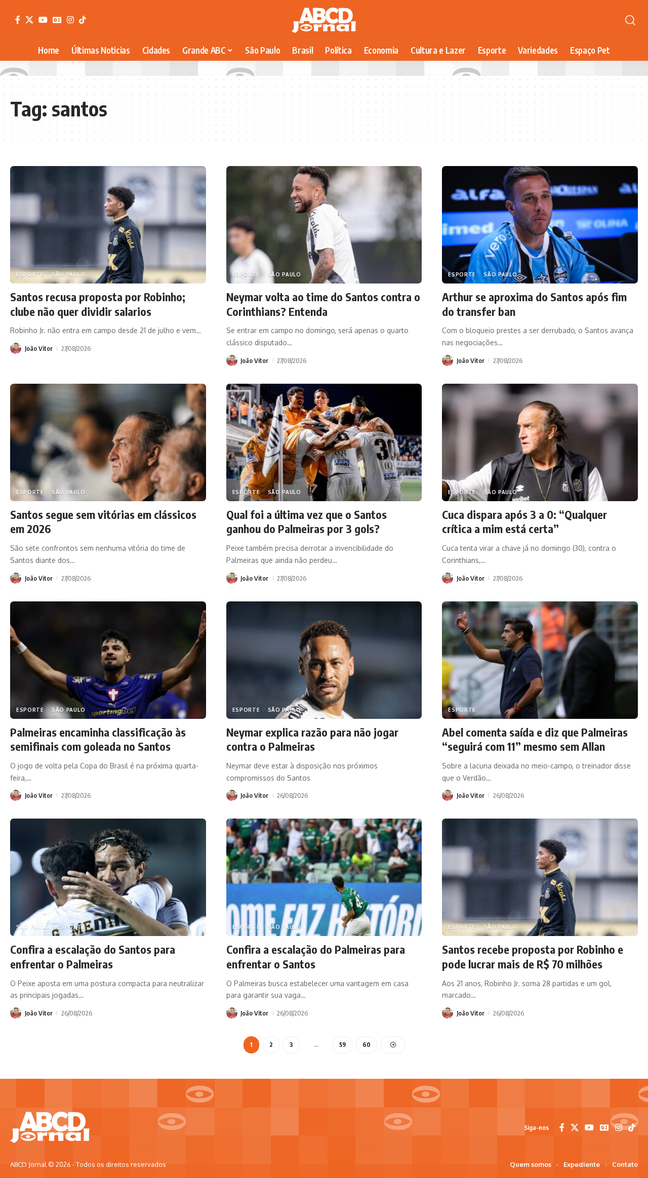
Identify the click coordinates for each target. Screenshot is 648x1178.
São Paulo (68, 274)
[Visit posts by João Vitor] (15, 348)
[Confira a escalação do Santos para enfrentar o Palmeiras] (108, 877)
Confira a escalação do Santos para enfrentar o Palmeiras (92, 956)
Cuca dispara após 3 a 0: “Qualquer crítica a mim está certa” (524, 521)
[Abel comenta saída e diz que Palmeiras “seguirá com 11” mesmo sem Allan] (540, 660)
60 (366, 1044)
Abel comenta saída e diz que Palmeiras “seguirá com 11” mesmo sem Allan (535, 739)
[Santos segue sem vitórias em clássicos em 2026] (108, 442)
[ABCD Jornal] (324, 20)
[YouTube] (43, 20)
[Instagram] (70, 20)
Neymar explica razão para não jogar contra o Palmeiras (312, 739)
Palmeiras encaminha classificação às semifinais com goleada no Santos (98, 739)
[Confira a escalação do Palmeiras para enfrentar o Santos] (324, 877)
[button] (630, 20)
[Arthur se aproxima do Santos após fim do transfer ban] (540, 224)
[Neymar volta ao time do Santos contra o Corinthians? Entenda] (324, 224)
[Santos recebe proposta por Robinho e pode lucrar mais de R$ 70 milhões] (540, 877)
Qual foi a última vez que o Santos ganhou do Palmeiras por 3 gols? (306, 521)
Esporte (30, 274)
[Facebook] (18, 20)
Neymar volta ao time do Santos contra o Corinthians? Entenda (323, 304)
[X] (29, 20)
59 (342, 1044)
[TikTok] (82, 20)
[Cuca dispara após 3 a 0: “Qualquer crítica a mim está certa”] (540, 442)
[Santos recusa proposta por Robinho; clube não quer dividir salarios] (108, 224)
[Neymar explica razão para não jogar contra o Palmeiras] (324, 660)
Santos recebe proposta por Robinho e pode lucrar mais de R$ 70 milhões (532, 956)
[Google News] (57, 20)
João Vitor (39, 348)
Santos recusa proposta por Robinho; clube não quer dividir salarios (97, 304)
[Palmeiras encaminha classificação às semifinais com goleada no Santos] (108, 660)
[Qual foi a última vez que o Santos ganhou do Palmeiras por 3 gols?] (324, 442)
